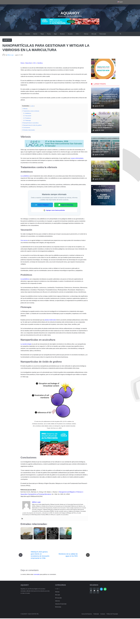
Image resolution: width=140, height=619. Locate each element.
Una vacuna (24, 240)
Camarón (27, 34)
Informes (57, 601)
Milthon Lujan (10, 55)
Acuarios (70, 34)
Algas (55, 34)
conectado (37, 574)
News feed (28, 63)
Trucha (49, 34)
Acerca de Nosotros (87, 614)
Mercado (94, 34)
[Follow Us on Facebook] (91, 591)
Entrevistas (58, 607)
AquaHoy (70, 13)
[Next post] (87, 555)
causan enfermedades (77, 158)
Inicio (20, 34)
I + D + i (57, 588)
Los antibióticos (25, 176)
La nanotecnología (26, 344)
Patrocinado (102, 34)
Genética (7, 40)
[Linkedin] (22, 518)
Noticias (86, 34)
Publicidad (96, 614)
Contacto (102, 614)
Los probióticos (25, 279)
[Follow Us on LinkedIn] (97, 591)
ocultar (32, 106)
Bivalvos (62, 34)
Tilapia (42, 34)
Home (22, 63)
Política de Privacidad (112, 614)
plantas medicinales (50, 320)
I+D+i (77, 34)
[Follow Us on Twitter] (94, 591)
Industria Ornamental (60, 604)
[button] (120, 34)
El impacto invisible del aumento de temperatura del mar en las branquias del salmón (104, 150)
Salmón (35, 34)
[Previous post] (20, 555)
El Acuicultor (58, 598)
